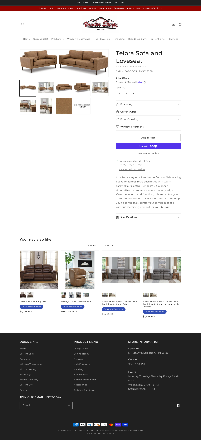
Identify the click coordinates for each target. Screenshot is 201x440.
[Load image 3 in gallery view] (64, 88)
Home (23, 348)
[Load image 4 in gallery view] (82, 88)
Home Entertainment (86, 379)
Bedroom (79, 359)
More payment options (148, 153)
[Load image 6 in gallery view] (28, 106)
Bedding (78, 369)
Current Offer (27, 384)
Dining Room (81, 353)
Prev (93, 246)
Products (25, 359)
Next (108, 246)
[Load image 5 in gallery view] (100, 88)
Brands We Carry (29, 379)
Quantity (120, 87)
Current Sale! (27, 353)
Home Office (81, 374)
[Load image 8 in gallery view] (64, 106)
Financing (25, 374)
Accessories (80, 384)
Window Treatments (31, 364)
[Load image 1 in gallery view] (28, 88)
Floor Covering (28, 369)
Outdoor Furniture (84, 390)
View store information (132, 169)
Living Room (81, 348)
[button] (23, 24)
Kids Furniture (82, 364)
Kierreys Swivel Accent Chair (76, 301)
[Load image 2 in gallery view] (46, 88)
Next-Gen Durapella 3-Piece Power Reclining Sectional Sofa (120, 302)
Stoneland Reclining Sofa (33, 301)
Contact (24, 390)
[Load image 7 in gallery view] (46, 106)
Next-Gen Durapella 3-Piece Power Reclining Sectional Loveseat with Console (161, 304)
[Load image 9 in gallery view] (82, 106)
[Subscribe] (69, 405)
